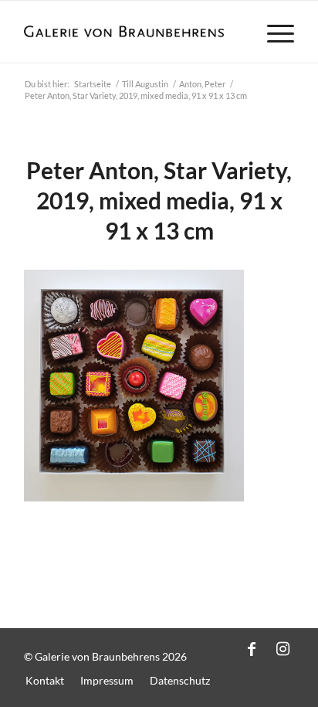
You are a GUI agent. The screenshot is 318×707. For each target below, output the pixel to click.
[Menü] (273, 32)
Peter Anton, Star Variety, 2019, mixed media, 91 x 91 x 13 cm (159, 200)
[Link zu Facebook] (251, 648)
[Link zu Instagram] (282, 648)
